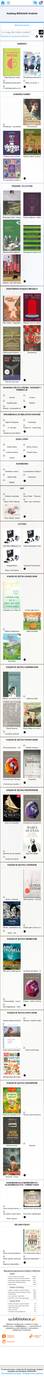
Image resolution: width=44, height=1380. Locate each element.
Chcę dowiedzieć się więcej (11, 1373)
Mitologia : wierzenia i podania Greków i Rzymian (21, 1278)
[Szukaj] (41, 32)
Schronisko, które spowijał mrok (16, 1311)
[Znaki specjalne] (41, 36)
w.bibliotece (21, 1326)
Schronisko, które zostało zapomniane (18, 1298)
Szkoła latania (12, 1284)
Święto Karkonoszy (13, 1307)
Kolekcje (26, 36)
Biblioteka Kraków (22, 25)
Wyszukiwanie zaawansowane (12, 36)
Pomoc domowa (12, 1309)
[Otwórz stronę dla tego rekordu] (12, 62)
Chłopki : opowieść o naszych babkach (18, 1290)
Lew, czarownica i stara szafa (16, 1276)
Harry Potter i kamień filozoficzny (17, 1282)
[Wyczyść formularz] (37, 36)
